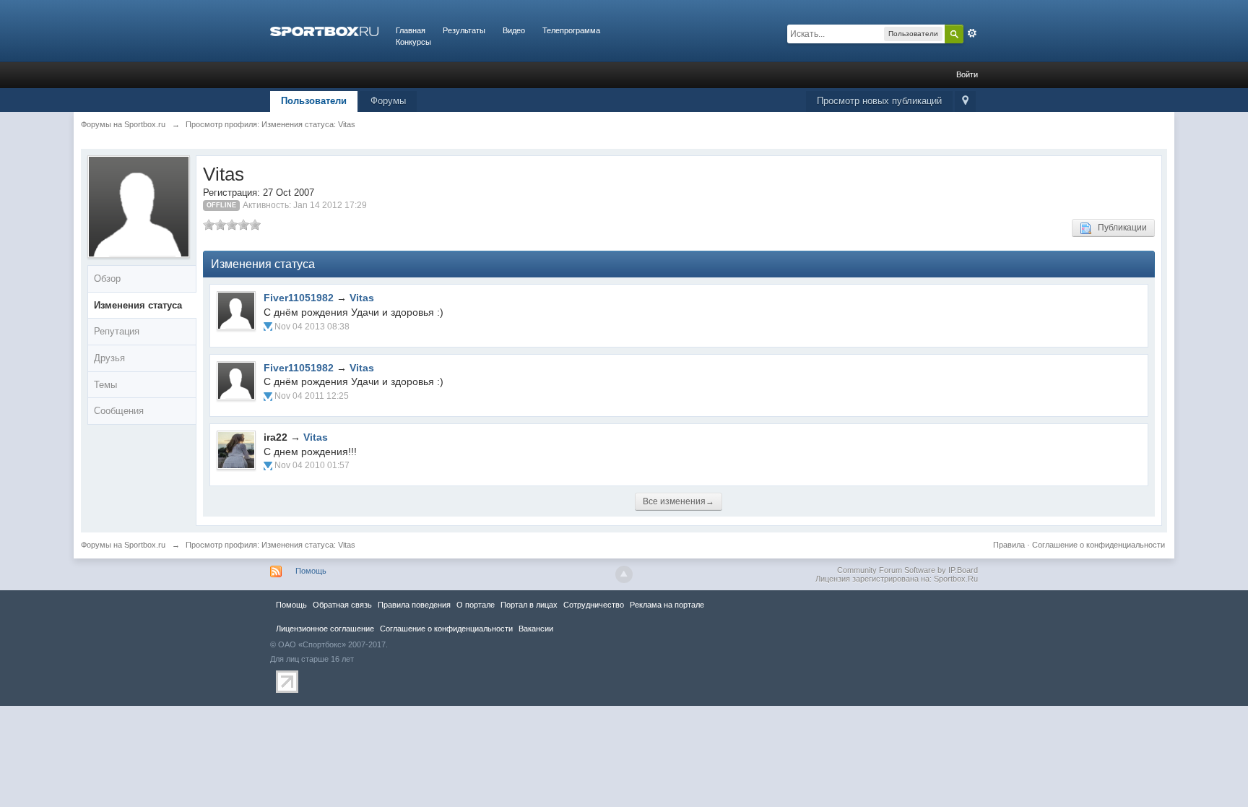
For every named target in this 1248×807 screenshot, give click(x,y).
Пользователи (314, 100)
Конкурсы (413, 42)
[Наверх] (624, 574)
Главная (410, 30)
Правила (1009, 544)
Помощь (310, 570)
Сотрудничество (593, 604)
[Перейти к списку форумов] (324, 30)
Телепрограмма (571, 30)
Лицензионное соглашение (325, 628)
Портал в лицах (529, 604)
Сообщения (119, 410)
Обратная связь (342, 604)
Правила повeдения (414, 604)
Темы (105, 384)
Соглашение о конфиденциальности (1098, 544)
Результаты (464, 30)
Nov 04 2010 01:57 (312, 465)
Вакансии (536, 628)
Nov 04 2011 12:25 (311, 396)
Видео (514, 30)
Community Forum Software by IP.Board (907, 570)
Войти (967, 74)
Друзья (109, 358)
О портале (475, 604)
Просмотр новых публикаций (879, 100)
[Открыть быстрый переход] (965, 101)
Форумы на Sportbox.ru (123, 544)
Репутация (116, 331)
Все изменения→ (678, 501)
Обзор (107, 278)
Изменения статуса (138, 305)
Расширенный (972, 33)
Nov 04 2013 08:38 (312, 326)
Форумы (388, 100)
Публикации (1119, 228)
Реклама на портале (667, 604)
